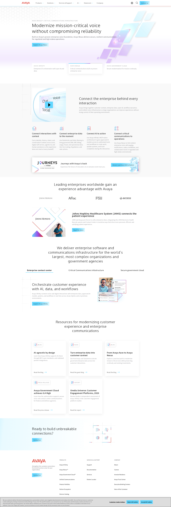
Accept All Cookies (146, 502)
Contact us (144, 3)
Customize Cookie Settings (117, 502)
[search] (137, 3)
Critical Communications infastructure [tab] (86, 270)
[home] (25, 3)
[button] (137, 3)
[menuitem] (40, 3)
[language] (132, 3)
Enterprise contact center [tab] (39, 270)
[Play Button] (49, 105)
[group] (85, 40)
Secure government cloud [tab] (132, 270)
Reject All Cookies (132, 502)
